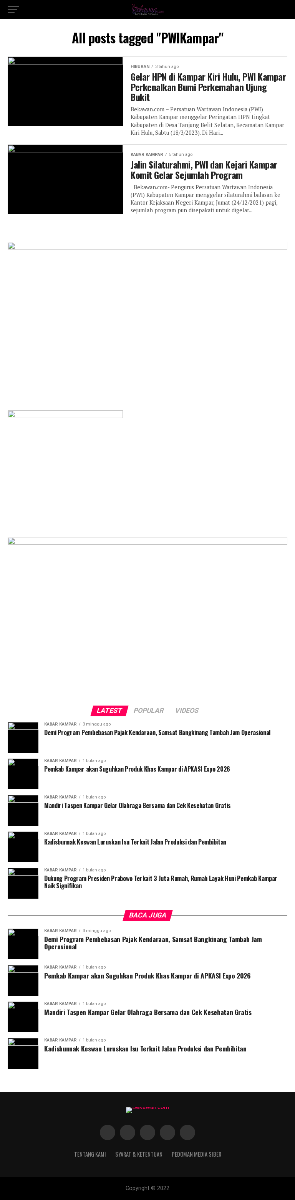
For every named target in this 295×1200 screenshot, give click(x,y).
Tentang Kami (90, 1154)
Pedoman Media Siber (196, 1154)
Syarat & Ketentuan (138, 1154)
